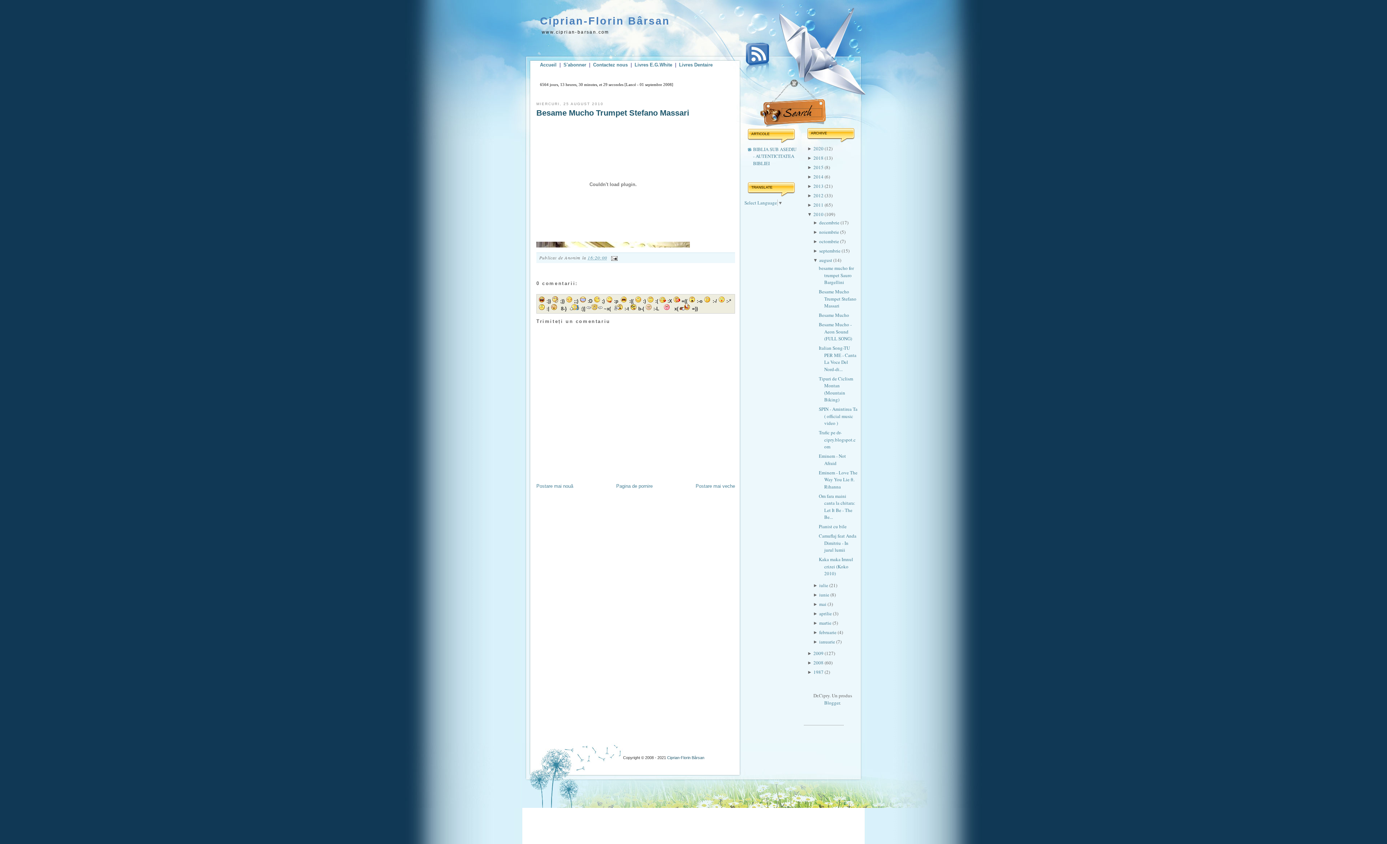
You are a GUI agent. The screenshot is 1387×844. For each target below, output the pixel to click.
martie (826, 623)
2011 (819, 205)
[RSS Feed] (757, 61)
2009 (819, 653)
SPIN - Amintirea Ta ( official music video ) (838, 416)
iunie (824, 594)
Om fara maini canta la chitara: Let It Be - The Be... (837, 507)
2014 (819, 176)
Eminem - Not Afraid (832, 459)
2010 (819, 214)
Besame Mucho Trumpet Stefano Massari (612, 112)
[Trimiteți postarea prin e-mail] (613, 257)
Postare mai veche (715, 486)
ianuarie (827, 641)
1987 (819, 672)
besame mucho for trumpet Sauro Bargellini (836, 275)
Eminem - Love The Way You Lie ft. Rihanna (838, 479)
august (826, 260)
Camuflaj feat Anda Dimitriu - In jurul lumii (837, 543)
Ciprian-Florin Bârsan (605, 21)
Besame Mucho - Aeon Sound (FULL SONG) (835, 331)
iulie (824, 585)
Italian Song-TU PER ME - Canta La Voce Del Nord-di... (837, 359)
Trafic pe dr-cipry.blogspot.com (837, 439)
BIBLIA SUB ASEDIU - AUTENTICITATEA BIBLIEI (774, 156)
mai (823, 604)
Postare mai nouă (554, 486)
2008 (819, 662)
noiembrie (829, 232)
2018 (819, 158)
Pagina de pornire (634, 486)
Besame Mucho (834, 315)
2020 (819, 148)
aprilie (826, 613)
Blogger (832, 702)
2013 (819, 186)
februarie (828, 632)
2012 (819, 195)
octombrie (829, 241)
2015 (819, 167)
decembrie (830, 222)
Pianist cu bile (833, 526)
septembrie (830, 250)
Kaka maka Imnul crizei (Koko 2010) (836, 566)
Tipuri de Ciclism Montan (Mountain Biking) (836, 389)
